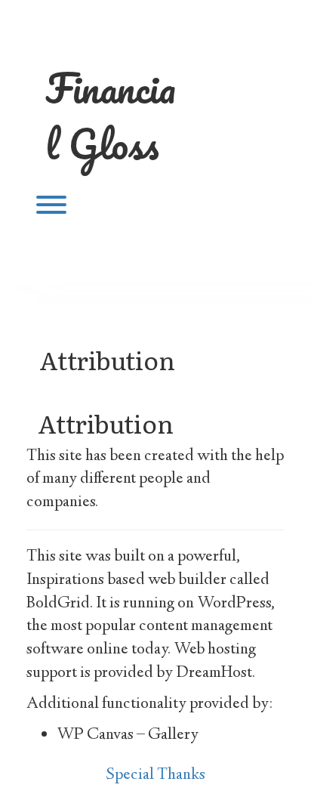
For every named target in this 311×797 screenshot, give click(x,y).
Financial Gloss (110, 115)
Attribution (107, 359)
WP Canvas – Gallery (128, 735)
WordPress (234, 603)
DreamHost (214, 673)
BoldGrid (58, 603)
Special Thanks (155, 775)
